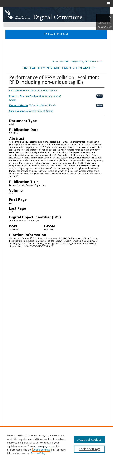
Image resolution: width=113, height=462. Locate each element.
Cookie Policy (38, 453)
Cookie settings (41, 449)
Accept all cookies (89, 440)
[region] (56, 444)
